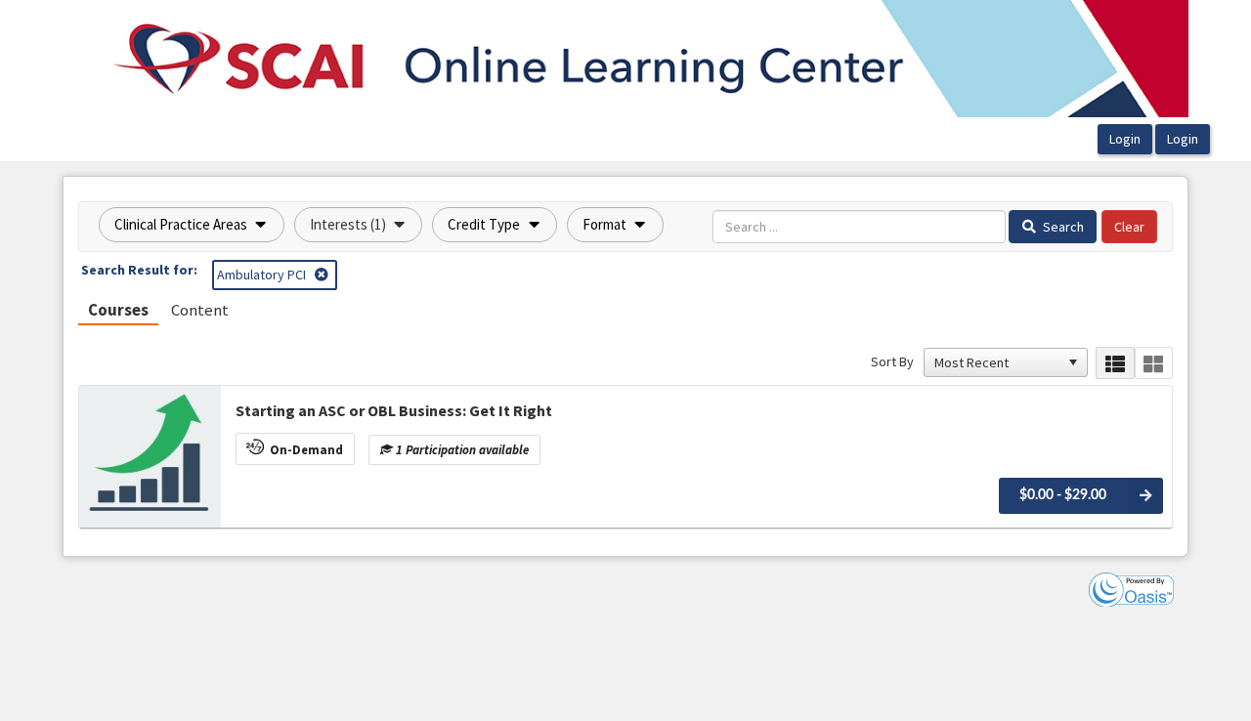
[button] (191, 224)
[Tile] (1154, 363)
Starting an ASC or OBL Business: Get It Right (394, 410)
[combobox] (996, 362)
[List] (1115, 363)
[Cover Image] (150, 457)
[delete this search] (323, 274)
